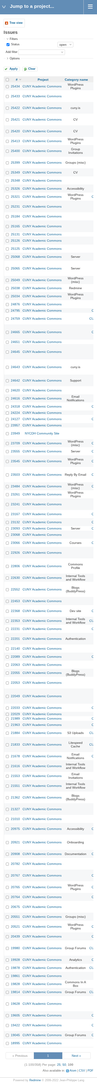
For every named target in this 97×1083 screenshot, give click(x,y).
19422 (15, 1025)
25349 (15, 172)
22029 (15, 714)
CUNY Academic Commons (42, 86)
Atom (72, 1070)
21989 (15, 718)
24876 (15, 304)
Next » (76, 1055)
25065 (15, 268)
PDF (90, 1070)
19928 (15, 959)
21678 (15, 756)
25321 (15, 196)
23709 (15, 443)
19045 (15, 1035)
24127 (15, 419)
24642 (15, 380)
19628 (15, 1003)
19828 (15, 984)
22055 (15, 673)
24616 (15, 398)
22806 (15, 566)
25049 (15, 280)
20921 (15, 842)
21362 (15, 797)
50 (64, 1064)
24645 (15, 352)
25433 (15, 96)
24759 (15, 318)
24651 (15, 342)
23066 (15, 543)
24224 (15, 413)
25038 (15, 288)
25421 (15, 119)
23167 (15, 514)
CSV (82, 1070)
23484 (15, 486)
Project (43, 79)
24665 (15, 332)
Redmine (35, 1080)
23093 (15, 528)
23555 (15, 451)
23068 (15, 534)
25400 (15, 151)
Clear (31, 68)
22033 (15, 708)
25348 (15, 180)
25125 (15, 248)
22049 (15, 696)
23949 (15, 433)
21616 (15, 766)
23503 (15, 474)
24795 (15, 310)
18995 (15, 1043)
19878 (15, 968)
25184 (15, 216)
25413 (15, 141)
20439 (15, 936)
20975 (15, 829)
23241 (15, 504)
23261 (15, 494)
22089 (15, 656)
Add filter (11, 52)
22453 (15, 601)
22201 (15, 638)
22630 (15, 577)
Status (15, 44)
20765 (15, 887)
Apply (13, 68)
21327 (15, 809)
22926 (15, 552)
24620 (15, 390)
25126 (15, 240)
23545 (15, 461)
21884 (15, 733)
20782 (15, 864)
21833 (15, 744)
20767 (15, 875)
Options (15, 58)
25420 (15, 131)
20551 (15, 916)
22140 (15, 648)
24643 (15, 367)
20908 (15, 854)
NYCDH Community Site (42, 433)
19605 (15, 1015)
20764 (15, 897)
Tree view (16, 22)
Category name (76, 79)
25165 (15, 226)
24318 (15, 406)
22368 (15, 611)
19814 (15, 992)
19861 (15, 976)
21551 (15, 786)
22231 (15, 629)
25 (59, 1064)
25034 (15, 296)
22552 (15, 589)
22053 (15, 682)
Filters (14, 39)
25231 (15, 206)
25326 (15, 188)
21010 (15, 819)
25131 (15, 234)
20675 (15, 907)
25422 (15, 108)
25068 (15, 256)
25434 (15, 86)
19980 (15, 948)
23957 (15, 425)
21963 (15, 725)
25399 (15, 162)
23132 (15, 522)
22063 (15, 664)
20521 (15, 926)
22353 (15, 621)
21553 (15, 776)
